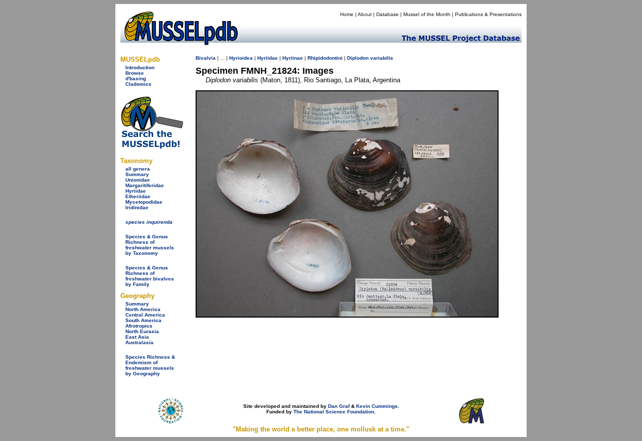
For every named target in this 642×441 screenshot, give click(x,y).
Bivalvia (206, 58)
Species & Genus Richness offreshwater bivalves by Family (149, 276)
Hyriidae (135, 191)
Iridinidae (136, 207)
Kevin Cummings (377, 406)
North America (142, 309)
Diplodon (358, 58)
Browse (134, 73)
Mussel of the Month (426, 14)
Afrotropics (138, 326)
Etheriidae (137, 196)
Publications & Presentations (488, 14)
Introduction (139, 67)
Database (387, 14)
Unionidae (137, 180)
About (365, 14)
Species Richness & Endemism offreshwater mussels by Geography (150, 365)
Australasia (139, 342)
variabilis (381, 58)
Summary (137, 174)
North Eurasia (142, 331)
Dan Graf (339, 406)
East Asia (137, 337)
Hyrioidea (241, 58)
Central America (145, 315)
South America (143, 320)
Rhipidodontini (325, 58)
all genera (137, 169)
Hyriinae (292, 58)
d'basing (135, 78)
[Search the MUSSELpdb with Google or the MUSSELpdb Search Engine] (151, 146)
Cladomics (138, 84)
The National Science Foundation (333, 411)
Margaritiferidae (144, 185)
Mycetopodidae (144, 202)
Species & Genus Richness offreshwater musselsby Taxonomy (149, 245)
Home (347, 14)
